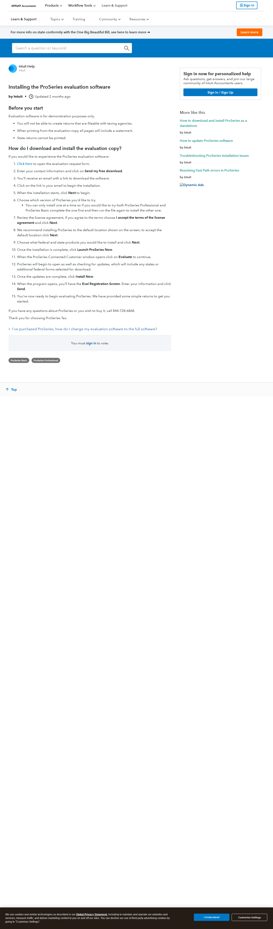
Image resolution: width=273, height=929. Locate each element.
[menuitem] (53, 5)
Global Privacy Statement (91, 914)
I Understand (211, 917)
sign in (91, 343)
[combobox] (72, 48)
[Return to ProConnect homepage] (24, 5)
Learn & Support (23, 19)
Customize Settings (249, 917)
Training (79, 19)
